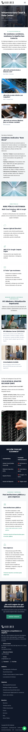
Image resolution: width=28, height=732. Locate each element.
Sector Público (6, 718)
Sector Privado (9, 18)
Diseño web (20, 727)
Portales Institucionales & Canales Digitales (13, 674)
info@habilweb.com (6, 658)
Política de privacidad (8, 708)
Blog (4, 715)
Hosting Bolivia (4, 727)
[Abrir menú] (25, 2)
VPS (13, 729)
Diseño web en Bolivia (8, 695)
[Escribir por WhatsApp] (24, 728)
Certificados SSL (12, 727)
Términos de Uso (7, 705)
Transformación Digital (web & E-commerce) (13, 692)
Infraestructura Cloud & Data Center (11, 690)
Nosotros (5, 703)
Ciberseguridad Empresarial (9, 685)
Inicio (2, 18)
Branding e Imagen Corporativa (10, 687)
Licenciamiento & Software (9, 677)
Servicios (5, 713)
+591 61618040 (5, 654)
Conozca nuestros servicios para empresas (13, 573)
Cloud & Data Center (7, 672)
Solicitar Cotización (14, 616)
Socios (4, 710)
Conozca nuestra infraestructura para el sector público (14, 535)
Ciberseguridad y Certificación (10, 669)
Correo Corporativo (19, 729)
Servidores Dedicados (6, 729)
